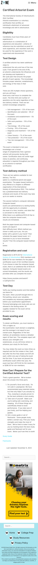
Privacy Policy (21, 543)
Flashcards (7, 441)
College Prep (27, 532)
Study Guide (7, 436)
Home (12, 532)
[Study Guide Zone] (5, 3)
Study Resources (21, 538)
